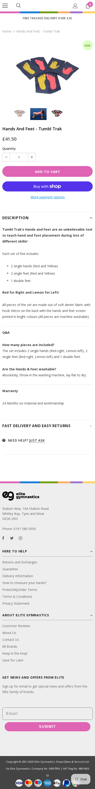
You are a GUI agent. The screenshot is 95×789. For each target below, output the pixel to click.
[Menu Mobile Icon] (5, 5)
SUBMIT (47, 727)
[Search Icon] (18, 5)
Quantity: (9, 148)
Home (7, 31)
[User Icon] (75, 5)
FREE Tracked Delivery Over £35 (47, 18)
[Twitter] (12, 538)
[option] (47, 70)
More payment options (47, 197)
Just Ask (37, 440)
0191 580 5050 (25, 529)
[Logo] (47, 5)
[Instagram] (20, 538)
